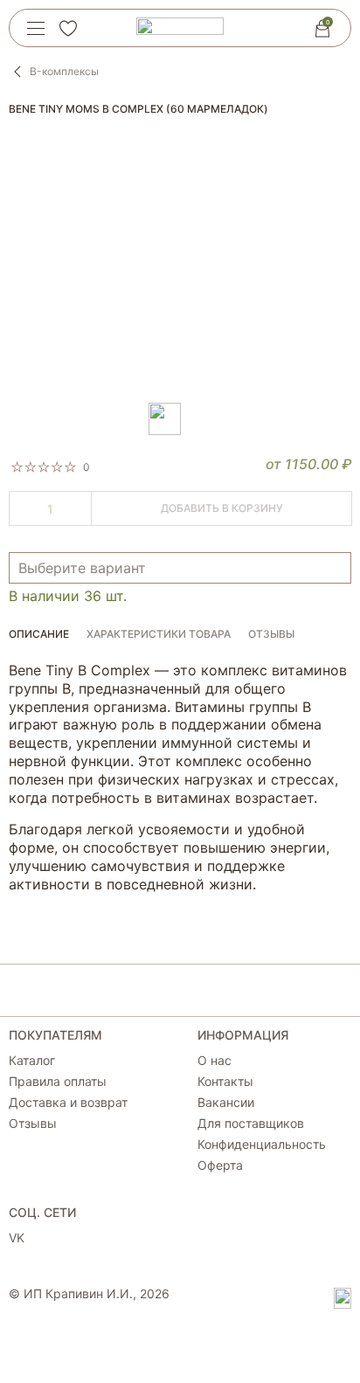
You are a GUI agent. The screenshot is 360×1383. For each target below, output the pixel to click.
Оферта (220, 1165)
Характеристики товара (159, 634)
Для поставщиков (250, 1123)
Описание (39, 634)
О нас (214, 1061)
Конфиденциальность (261, 1144)
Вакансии (225, 1102)
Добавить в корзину (222, 508)
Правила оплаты (58, 1081)
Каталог (32, 1061)
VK (16, 1238)
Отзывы (271, 634)
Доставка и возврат (68, 1102)
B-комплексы (64, 71)
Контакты (225, 1081)
